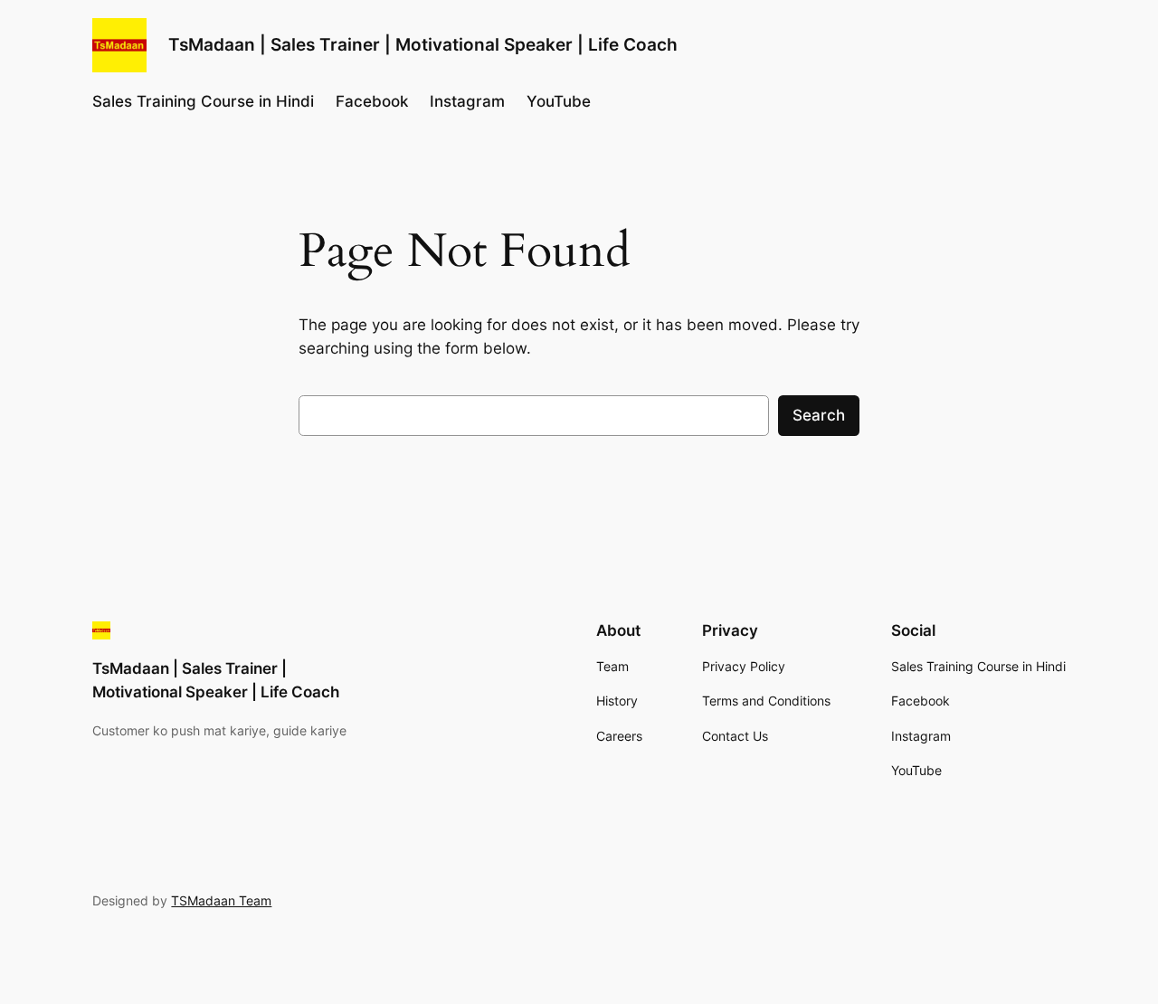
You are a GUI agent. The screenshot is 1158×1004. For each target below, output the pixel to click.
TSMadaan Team (221, 900)
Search (819, 415)
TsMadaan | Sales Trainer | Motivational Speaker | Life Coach (423, 44)
